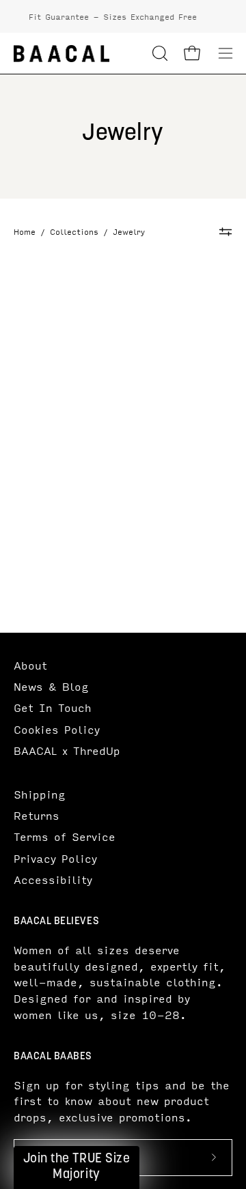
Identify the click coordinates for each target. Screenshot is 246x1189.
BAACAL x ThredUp (67, 750)
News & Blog (51, 686)
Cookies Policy (57, 729)
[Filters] (226, 231)
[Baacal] (61, 53)
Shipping (40, 794)
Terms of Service (64, 836)
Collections (74, 232)
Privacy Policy (55, 858)
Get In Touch (53, 707)
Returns (36, 815)
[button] (158, 53)
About (30, 665)
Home (25, 232)
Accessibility (53, 879)
